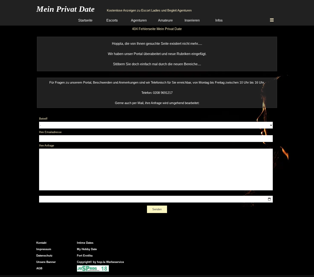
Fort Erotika (84, 255)
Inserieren (192, 20)
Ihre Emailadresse (50, 132)
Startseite (85, 20)
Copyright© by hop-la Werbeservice (100, 262)
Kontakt (41, 242)
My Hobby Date (87, 249)
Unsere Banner (46, 262)
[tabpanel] (156, 54)
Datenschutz (44, 255)
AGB (39, 268)
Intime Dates (85, 242)
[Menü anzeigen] (272, 20)
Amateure (165, 20)
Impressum (43, 249)
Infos (219, 20)
